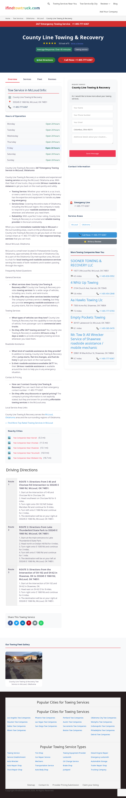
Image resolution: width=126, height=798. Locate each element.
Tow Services (18, 18)
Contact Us (44, 785)
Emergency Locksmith (100, 757)
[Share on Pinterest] (28, 623)
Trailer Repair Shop (99, 765)
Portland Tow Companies (73, 718)
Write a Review (77, 43)
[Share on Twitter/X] (16, 623)
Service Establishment (16, 757)
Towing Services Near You (65, 3)
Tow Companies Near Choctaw (25, 443)
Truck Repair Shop (14, 769)
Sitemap (31, 785)
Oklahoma (30, 18)
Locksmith (67, 757)
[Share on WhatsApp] (41, 623)
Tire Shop (39, 753)
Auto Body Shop (41, 769)
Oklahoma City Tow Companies (103, 718)
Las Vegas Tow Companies (46, 722)
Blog (115, 3)
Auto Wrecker (12, 761)
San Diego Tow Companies (46, 726)
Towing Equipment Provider (74, 753)
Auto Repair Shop (14, 765)
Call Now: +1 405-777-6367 (76, 59)
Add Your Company (109, 11)
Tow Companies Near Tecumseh (26, 453)
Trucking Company (98, 769)
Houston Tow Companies (17, 722)
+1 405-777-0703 (105, 311)
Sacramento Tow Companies (74, 726)
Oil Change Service (71, 761)
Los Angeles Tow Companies (19, 718)
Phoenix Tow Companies (45, 718)
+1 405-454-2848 (105, 293)
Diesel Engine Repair (99, 753)
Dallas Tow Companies (16, 726)
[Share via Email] (34, 623)
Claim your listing (91, 785)
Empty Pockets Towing (88, 317)
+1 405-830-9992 (105, 276)
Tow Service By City (88, 3)
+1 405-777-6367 (80, 23)
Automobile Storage (99, 761)
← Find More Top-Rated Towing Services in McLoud (29, 423)
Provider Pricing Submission (66, 785)
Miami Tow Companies (16, 730)
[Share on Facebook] (10, 623)
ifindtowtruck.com (22, 7)
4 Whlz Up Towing (84, 282)
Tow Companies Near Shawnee (26, 448)
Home (7, 18)
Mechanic (39, 761)
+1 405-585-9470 (105, 328)
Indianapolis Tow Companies (103, 726)
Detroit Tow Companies (100, 734)
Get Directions (44, 60)
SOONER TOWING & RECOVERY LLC (86, 263)
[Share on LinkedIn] (22, 623)
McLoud (40, 18)
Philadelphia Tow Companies (103, 730)
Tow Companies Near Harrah (25, 438)
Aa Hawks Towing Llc (87, 300)
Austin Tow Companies (72, 722)
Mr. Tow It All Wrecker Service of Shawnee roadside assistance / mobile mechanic (87, 341)
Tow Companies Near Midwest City (27, 458)
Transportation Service (44, 765)
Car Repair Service (42, 757)
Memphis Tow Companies (101, 722)
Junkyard (66, 769)
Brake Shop (67, 765)
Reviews (104, 3)
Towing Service (13, 753)
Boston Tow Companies (72, 730)
